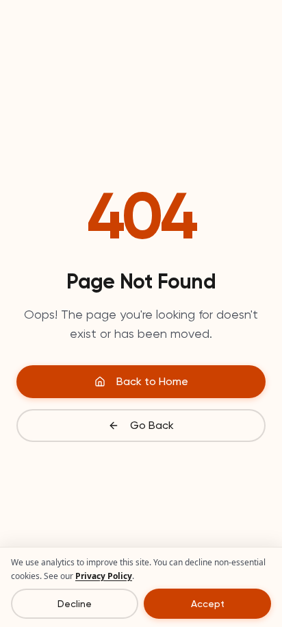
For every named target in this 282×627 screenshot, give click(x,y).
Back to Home (152, 381)
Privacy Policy (103, 576)
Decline (74, 603)
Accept (208, 603)
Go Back (152, 425)
